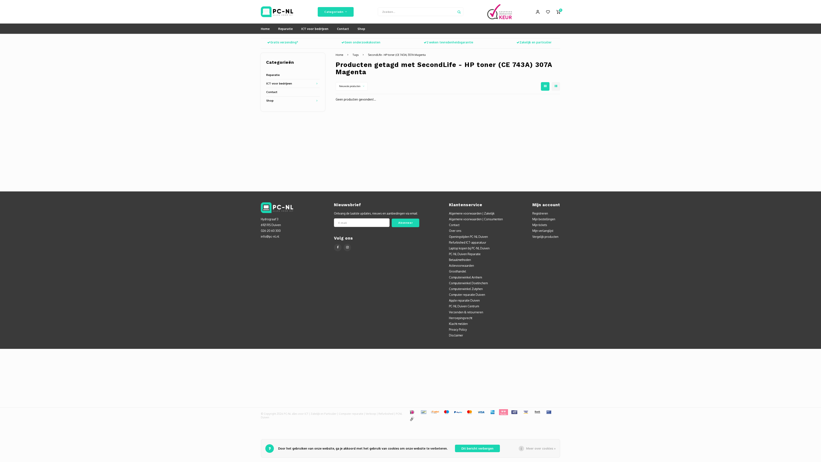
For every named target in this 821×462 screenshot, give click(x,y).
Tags (356, 54)
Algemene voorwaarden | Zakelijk (472, 213)
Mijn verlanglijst (542, 230)
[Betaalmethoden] (412, 412)
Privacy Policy (458, 329)
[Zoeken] (459, 11)
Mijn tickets (539, 225)
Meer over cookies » (541, 448)
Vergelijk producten (545, 236)
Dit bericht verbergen (477, 448)
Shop (361, 29)
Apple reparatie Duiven (464, 300)
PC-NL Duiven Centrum (464, 306)
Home (265, 29)
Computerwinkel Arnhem (465, 277)
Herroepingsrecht (460, 318)
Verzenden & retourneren (466, 312)
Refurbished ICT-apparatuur (467, 242)
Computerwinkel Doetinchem (468, 283)
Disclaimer (456, 335)
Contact (343, 29)
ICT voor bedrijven (314, 29)
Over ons (455, 230)
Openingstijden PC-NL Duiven (468, 236)
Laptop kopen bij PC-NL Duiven (469, 248)
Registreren (540, 213)
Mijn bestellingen (543, 219)
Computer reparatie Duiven (467, 294)
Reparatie (285, 29)
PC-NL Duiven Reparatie (465, 254)
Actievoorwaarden (461, 265)
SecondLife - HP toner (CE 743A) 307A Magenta (397, 54)
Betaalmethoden (460, 260)
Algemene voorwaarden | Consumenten (476, 219)
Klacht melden (458, 324)
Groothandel (457, 271)
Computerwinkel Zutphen (466, 289)
